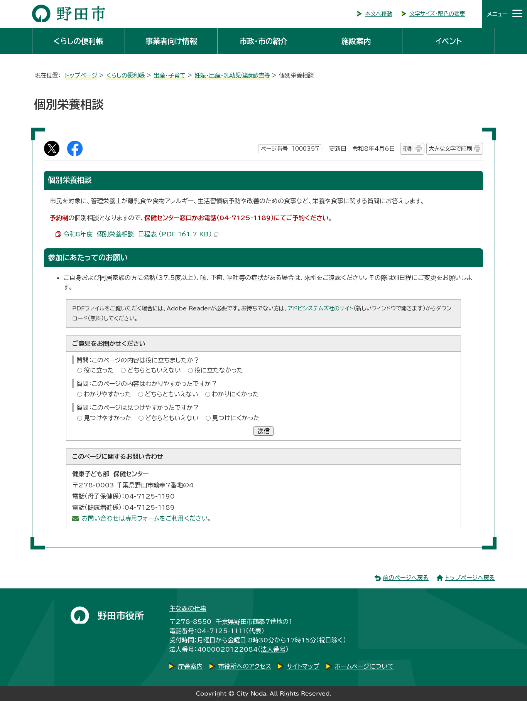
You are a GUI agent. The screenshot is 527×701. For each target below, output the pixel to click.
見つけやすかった (108, 418)
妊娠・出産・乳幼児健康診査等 (232, 75)
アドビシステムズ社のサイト (320, 308)
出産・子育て (170, 75)
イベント (449, 41)
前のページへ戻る (406, 578)
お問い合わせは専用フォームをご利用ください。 (147, 518)
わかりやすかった (107, 394)
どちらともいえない (154, 370)
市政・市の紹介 (263, 41)
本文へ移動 (378, 14)
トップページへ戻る (470, 578)
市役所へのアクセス (244, 666)
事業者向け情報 (171, 41)
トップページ (81, 75)
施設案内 (356, 41)
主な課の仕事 (187, 608)
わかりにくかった (235, 394)
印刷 (407, 149)
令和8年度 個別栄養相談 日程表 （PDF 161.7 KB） (137, 234)
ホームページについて (364, 666)
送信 (263, 431)
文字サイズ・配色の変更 (437, 14)
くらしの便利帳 (78, 41)
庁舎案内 (190, 666)
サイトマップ (303, 666)
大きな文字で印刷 (450, 149)
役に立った (99, 370)
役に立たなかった (218, 370)
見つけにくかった (236, 418)
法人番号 (273, 649)
